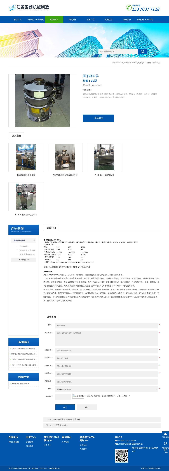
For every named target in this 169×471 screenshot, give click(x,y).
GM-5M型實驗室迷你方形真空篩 (66, 419)
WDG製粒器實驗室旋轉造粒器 (65, 175)
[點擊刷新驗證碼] (78, 396)
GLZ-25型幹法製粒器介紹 (26, 215)
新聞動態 (29, 442)
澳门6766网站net (14, 468)
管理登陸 (157, 468)
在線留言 (127, 19)
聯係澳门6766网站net (145, 20)
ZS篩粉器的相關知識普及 (20, 384)
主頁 (122, 63)
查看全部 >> (24, 260)
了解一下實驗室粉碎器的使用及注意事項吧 (25, 359)
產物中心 (128, 63)
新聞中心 (31, 437)
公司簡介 (47, 445)
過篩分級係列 (138, 63)
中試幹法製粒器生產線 (26, 175)
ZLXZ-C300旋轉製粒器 (104, 175)
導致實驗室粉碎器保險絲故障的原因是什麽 (25, 354)
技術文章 (91, 19)
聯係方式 (83, 445)
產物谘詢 (98, 118)
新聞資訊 (72, 19)
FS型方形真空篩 (60, 425)
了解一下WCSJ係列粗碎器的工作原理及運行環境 (25, 365)
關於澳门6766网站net (36, 20)
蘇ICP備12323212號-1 (40, 468)
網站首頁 (18, 19)
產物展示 (54, 19)
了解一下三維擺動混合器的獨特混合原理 (25, 349)
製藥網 (151, 468)
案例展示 (109, 19)
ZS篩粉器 (148, 63)
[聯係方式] (165, 442)
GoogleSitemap (54, 468)
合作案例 (65, 442)
